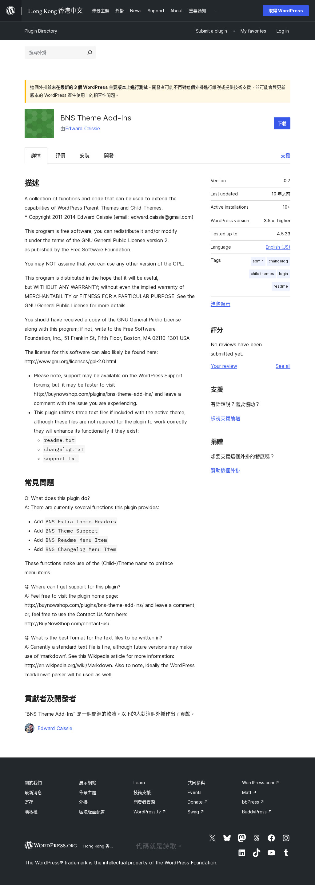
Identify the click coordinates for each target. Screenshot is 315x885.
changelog (278, 261)
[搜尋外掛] (90, 52)
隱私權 (31, 811)
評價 (60, 155)
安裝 (85, 155)
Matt (249, 792)
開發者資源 (144, 801)
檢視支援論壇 (225, 418)
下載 (282, 123)
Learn (139, 782)
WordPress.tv (150, 811)
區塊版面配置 (92, 811)
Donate (198, 801)
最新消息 (33, 792)
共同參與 (196, 782)
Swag (196, 811)
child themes (262, 273)
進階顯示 (220, 304)
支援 (285, 155)
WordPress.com (260, 782)
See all (283, 366)
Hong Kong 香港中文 (102, 846)
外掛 (83, 801)
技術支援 (142, 792)
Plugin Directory (41, 30)
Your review (224, 366)
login (283, 273)
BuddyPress (257, 811)
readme (280, 286)
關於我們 (33, 782)
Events (194, 792)
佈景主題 (87, 792)
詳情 (36, 155)
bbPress (253, 801)
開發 (109, 155)
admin (258, 261)
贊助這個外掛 (225, 470)
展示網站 (87, 782)
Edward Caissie (82, 128)
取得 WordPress (286, 10)
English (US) (278, 247)
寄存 (29, 801)
